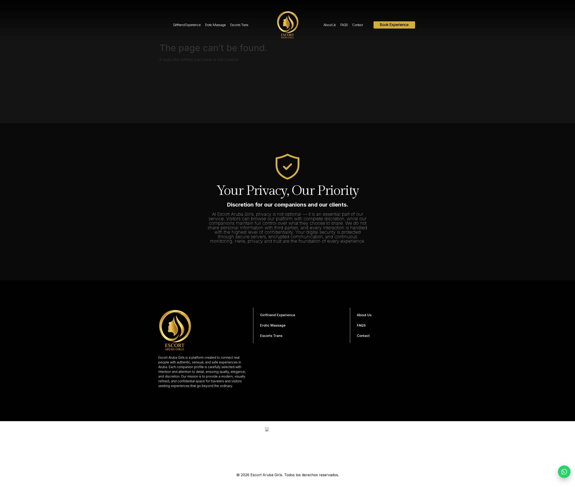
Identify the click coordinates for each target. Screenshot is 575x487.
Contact (357, 25)
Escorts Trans (239, 25)
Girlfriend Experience (187, 25)
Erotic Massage (215, 25)
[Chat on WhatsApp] (564, 471)
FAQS (344, 25)
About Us (329, 25)
